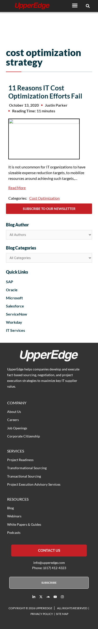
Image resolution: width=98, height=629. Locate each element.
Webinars (14, 516)
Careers (13, 420)
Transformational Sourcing (27, 468)
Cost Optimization (44, 198)
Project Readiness (20, 460)
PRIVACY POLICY (41, 614)
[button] (74, 5)
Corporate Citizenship (23, 436)
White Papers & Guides (24, 524)
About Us (14, 412)
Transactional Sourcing (24, 476)
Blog (10, 508)
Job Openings (17, 428)
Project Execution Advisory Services (33, 484)
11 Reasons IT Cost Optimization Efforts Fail (45, 92)
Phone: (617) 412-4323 (49, 568)
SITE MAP (62, 614)
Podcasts (13, 532)
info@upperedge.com (49, 563)
